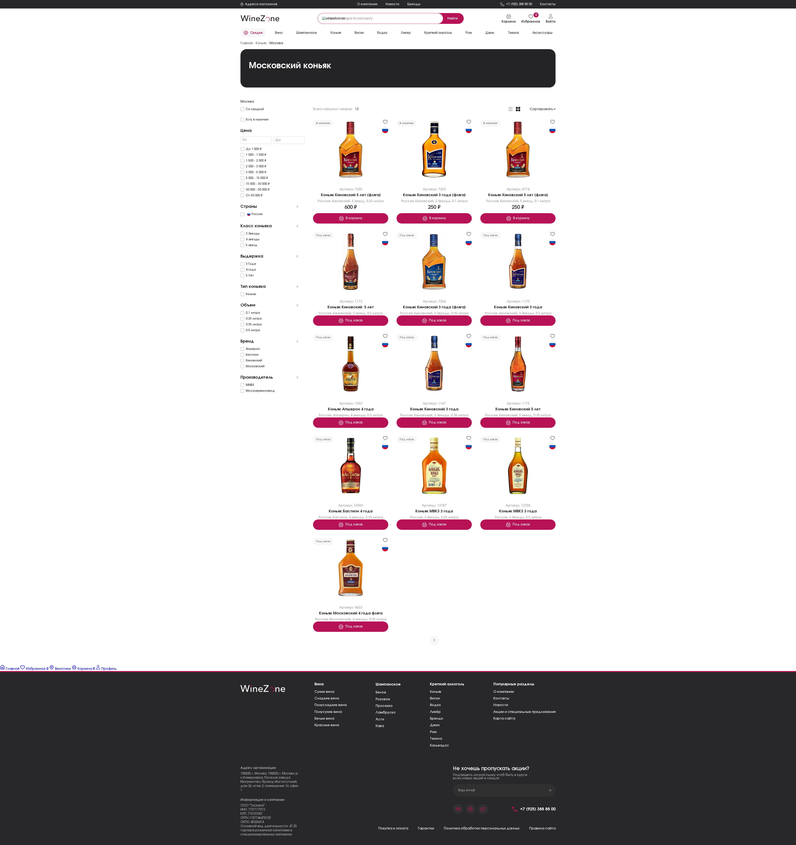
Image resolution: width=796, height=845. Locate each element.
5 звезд (358, 201)
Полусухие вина (328, 712)
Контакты (501, 698)
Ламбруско (386, 712)
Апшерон (341, 415)
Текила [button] (513, 32)
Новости (392, 4)
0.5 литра (375, 313)
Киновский (341, 201)
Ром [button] (469, 32)
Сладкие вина (326, 698)
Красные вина (326, 725)
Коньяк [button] (336, 32)
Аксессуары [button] (542, 32)
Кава (380, 726)
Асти (380, 719)
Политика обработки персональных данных (481, 828)
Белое (381, 692)
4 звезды (358, 415)
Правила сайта (542, 828)
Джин (435, 725)
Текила (436, 738)
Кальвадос (439, 745)
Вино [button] (279, 32)
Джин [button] (489, 32)
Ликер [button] (406, 32)
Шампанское (388, 684)
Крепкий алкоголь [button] (438, 32)
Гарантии (426, 828)
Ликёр (435, 712)
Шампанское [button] (306, 32)
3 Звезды (442, 201)
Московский (340, 619)
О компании (367, 4)
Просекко (384, 706)
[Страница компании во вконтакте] (458, 809)
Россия (324, 201)
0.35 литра (459, 415)
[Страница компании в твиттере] (483, 809)
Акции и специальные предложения (524, 712)
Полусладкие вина (330, 705)
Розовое (383, 699)
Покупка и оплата (393, 828)
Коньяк (435, 691)
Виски (435, 698)
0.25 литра (374, 201)
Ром (433, 732)
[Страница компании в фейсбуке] (470, 809)
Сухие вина (324, 691)
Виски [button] (359, 32)
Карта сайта (504, 718)
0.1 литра (459, 201)
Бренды (413, 4)
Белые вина (324, 718)
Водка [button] (382, 32)
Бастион (340, 517)
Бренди (436, 718)
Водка (435, 705)
